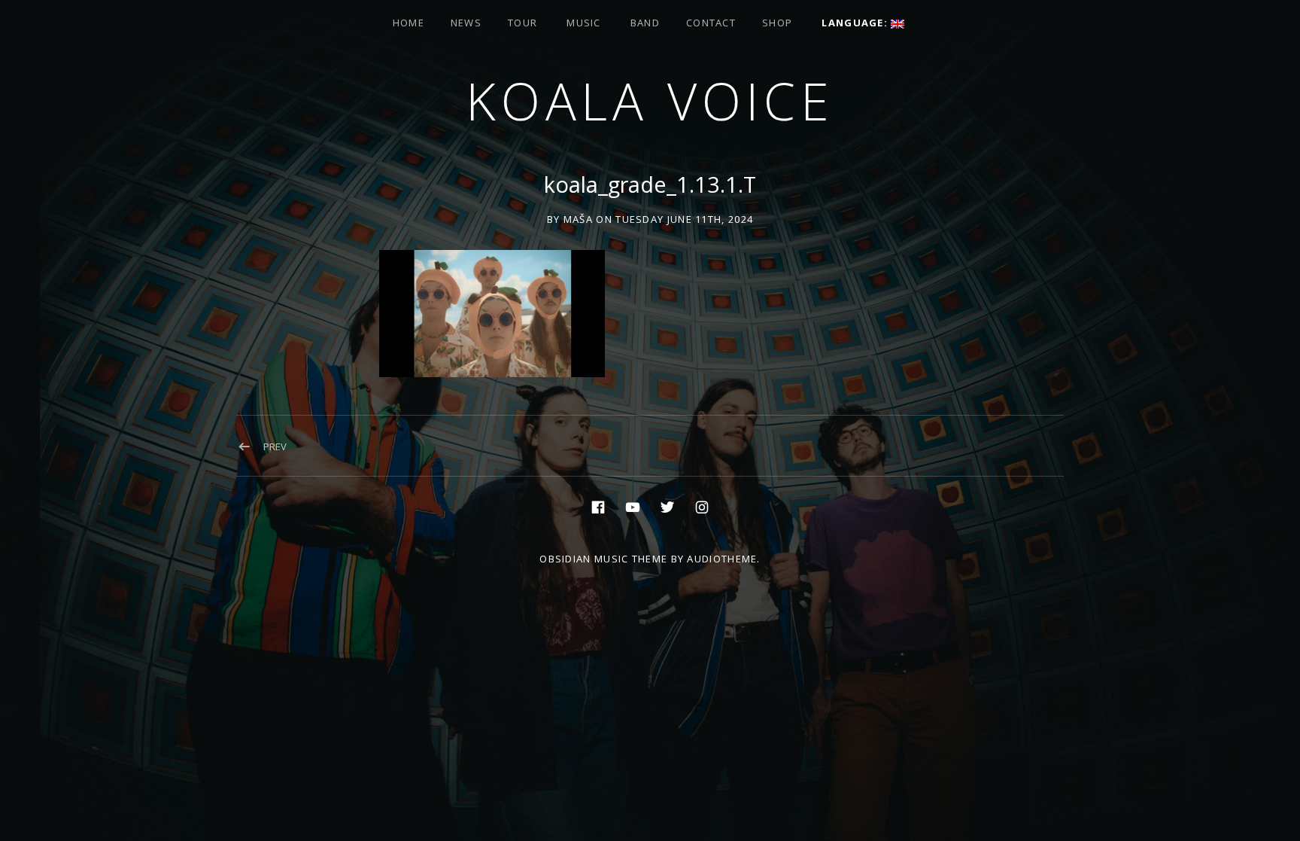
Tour (522, 22)
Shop (777, 22)
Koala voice (650, 101)
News (466, 22)
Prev (275, 446)
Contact (711, 22)
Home (408, 22)
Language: (856, 22)
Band (645, 22)
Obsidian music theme (603, 558)
